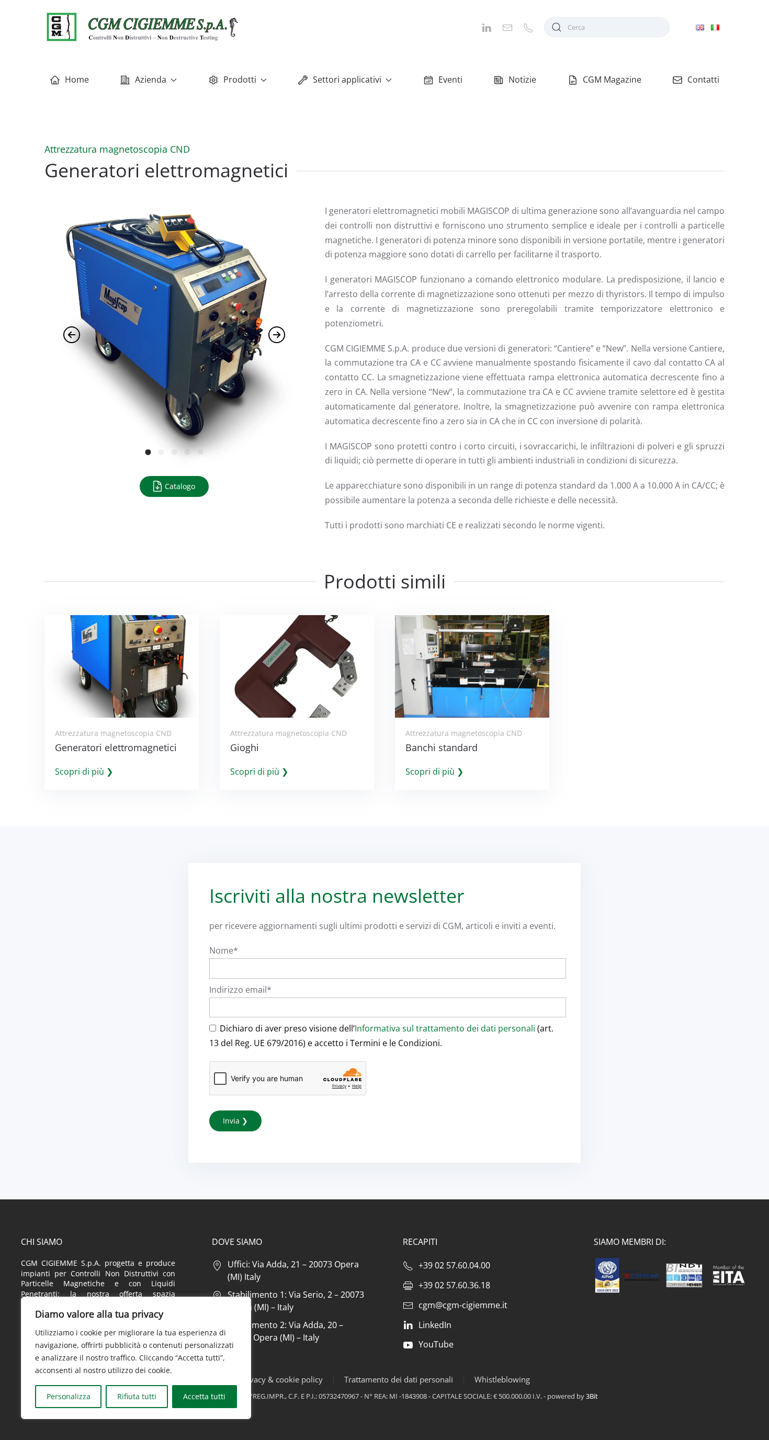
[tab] (148, 452)
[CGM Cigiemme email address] (507, 26)
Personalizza (69, 1396)
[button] (71, 334)
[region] (136, 1358)
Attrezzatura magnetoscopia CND (117, 149)
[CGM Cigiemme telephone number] (528, 26)
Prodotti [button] (239, 79)
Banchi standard (441, 747)
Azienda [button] (150, 79)
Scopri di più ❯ (84, 771)
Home (77, 79)
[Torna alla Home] (141, 26)
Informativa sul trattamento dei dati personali (445, 1028)
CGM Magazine (612, 79)
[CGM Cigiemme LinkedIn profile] (486, 26)
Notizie (522, 79)
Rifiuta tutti (136, 1396)
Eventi (450, 79)
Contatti (703, 79)
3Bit (592, 1396)
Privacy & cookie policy (281, 1379)
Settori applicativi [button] (347, 79)
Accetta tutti (204, 1396)
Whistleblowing (502, 1379)
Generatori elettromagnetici (116, 747)
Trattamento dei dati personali (398, 1379)
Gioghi (244, 747)
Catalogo (179, 486)
